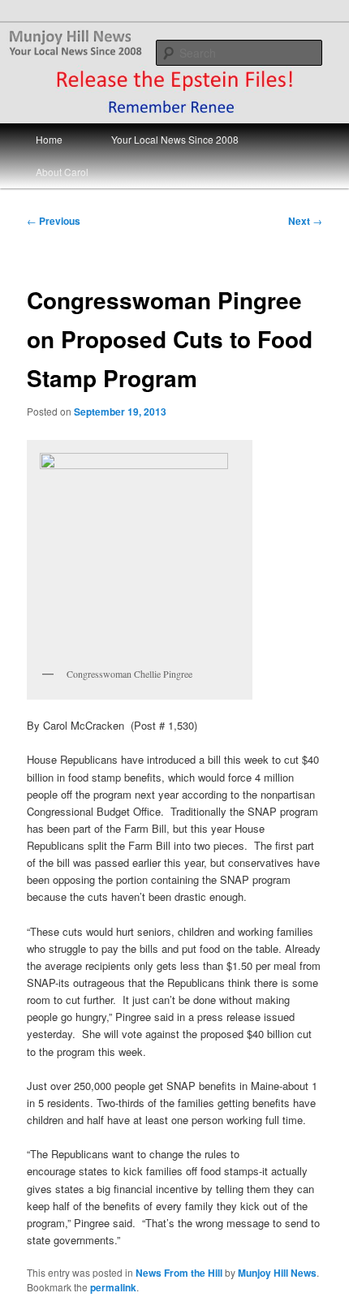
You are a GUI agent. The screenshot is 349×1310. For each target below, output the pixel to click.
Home (49, 139)
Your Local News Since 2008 (175, 139)
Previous (53, 220)
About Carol (62, 172)
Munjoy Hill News (277, 1272)
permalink (113, 1287)
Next (305, 220)
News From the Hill (179, 1272)
